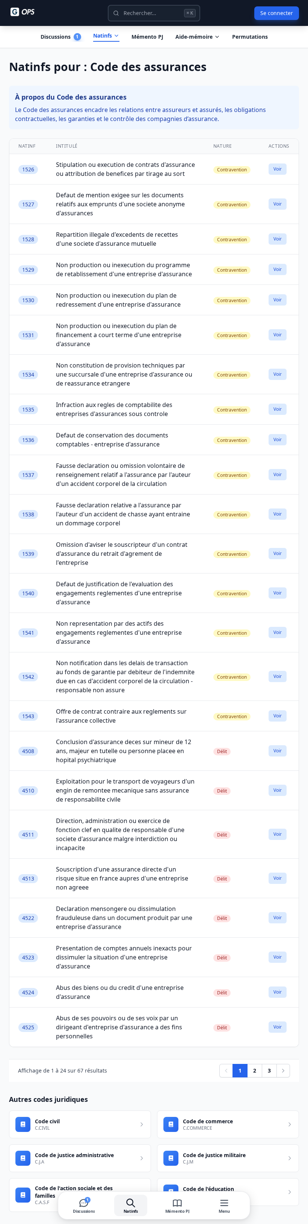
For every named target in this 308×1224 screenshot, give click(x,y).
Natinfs (102, 35)
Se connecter (276, 13)
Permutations (250, 36)
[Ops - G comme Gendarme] (28, 12)
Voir (277, 169)
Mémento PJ (147, 36)
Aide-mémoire (194, 36)
